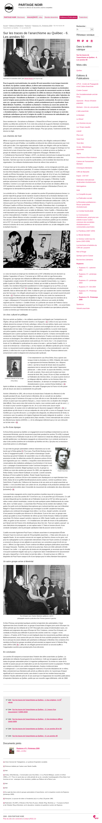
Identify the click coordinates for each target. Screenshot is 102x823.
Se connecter (17, 819)
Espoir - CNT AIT (82, 176)
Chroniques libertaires (84, 168)
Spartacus (80, 304)
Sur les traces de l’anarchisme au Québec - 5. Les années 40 (35, 736)
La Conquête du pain (83, 194)
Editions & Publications (68, 17)
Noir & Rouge (81, 252)
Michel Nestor (28, 78)
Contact (26, 819)
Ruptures (28, 25)
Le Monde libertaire (83, 235)
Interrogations (81, 186)
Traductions (83, 17)
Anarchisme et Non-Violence (86, 157)
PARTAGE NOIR (31, 5)
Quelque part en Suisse (84, 256)
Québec (79, 70)
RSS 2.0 (33, 819)
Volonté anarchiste (83, 308)
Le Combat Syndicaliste (84, 211)
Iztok (78, 190)
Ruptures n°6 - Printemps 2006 (42, 25)
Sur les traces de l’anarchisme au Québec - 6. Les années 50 (86, 57)
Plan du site (7, 819)
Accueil (5, 25)
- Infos (34, 17)
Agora (78, 153)
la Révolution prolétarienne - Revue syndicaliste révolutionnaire (86, 204)
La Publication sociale (84, 198)
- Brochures (14, 17)
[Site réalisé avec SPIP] (96, 817)
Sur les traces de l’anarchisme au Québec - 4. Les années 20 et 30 (37, 729)
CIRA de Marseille (82, 172)
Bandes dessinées (51, 17)
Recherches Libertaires (84, 260)
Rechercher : (81, 26)
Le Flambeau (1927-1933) (85, 231)
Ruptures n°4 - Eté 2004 (87, 287)
